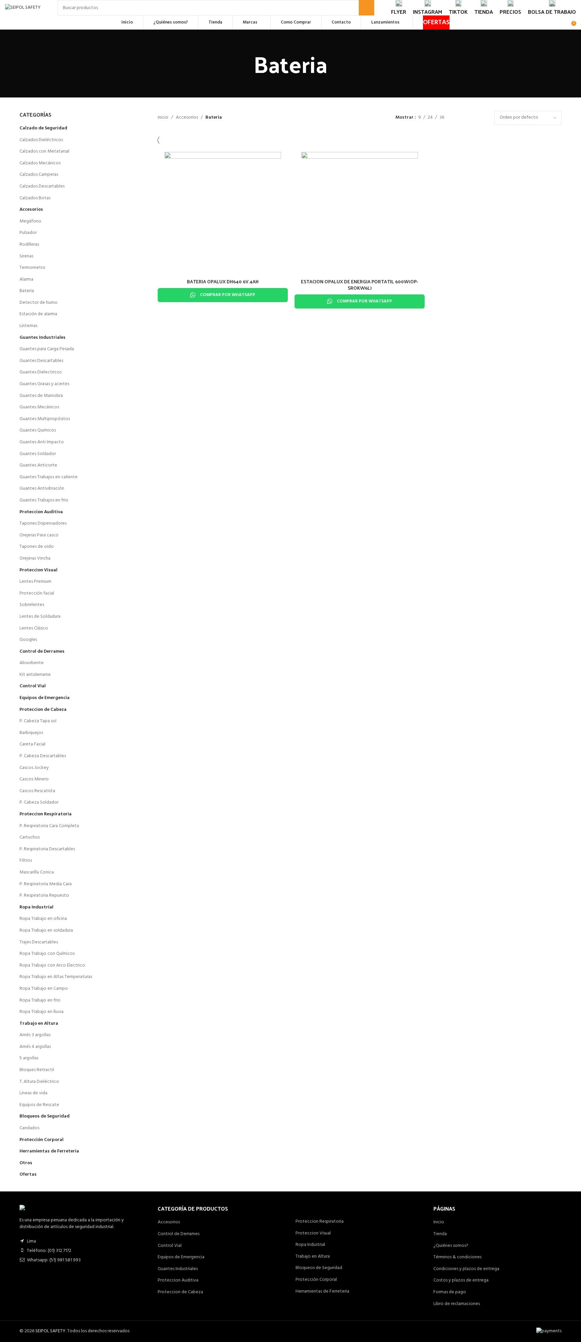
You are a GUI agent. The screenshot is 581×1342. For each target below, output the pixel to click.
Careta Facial (32, 744)
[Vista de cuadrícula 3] (470, 118)
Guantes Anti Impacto (42, 442)
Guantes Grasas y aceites (44, 384)
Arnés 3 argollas (35, 1035)
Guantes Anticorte (38, 465)
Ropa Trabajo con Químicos (47, 954)
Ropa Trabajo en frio (40, 1000)
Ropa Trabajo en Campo (44, 988)
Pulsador (28, 233)
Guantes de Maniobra (41, 396)
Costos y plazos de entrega (461, 1280)
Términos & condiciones (457, 1257)
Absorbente (32, 663)
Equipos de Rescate (39, 1105)
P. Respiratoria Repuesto (44, 895)
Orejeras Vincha (35, 558)
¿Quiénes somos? (450, 1246)
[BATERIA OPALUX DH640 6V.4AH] (222, 210)
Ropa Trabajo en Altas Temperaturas (56, 977)
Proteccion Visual (38, 570)
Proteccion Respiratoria (46, 814)
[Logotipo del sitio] (23, 8)
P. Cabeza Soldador (39, 802)
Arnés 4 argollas (35, 1047)
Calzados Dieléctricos (41, 140)
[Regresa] (245, 63)
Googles (28, 640)
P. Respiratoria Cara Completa (49, 826)
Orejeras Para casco (39, 535)
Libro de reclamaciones (456, 1304)
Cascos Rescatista (37, 791)
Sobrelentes (32, 605)
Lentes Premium (35, 581)
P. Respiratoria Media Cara (46, 884)
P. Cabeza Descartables (43, 756)
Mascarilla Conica (37, 872)
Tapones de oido (37, 547)
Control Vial (33, 686)
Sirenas (26, 256)
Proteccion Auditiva (41, 512)
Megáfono (30, 221)
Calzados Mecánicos (40, 163)
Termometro (32, 268)
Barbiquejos (31, 733)
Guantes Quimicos (38, 430)
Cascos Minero (34, 779)
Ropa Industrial (36, 907)
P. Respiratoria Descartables (47, 849)
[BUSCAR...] (366, 7)
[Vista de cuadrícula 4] (481, 118)
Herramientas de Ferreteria (49, 1151)
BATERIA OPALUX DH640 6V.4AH (223, 281)
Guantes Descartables (41, 361)
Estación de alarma (38, 314)
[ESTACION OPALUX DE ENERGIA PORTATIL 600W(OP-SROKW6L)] (359, 210)
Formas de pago (449, 1292)
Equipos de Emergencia (45, 698)
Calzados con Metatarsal (44, 151)
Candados (29, 1128)
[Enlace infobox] (398, 7)
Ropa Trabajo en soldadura (46, 930)
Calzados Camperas (39, 174)
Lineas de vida (33, 1093)
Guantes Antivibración (42, 488)
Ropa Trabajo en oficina (43, 919)
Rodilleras (29, 244)
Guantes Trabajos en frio (44, 500)
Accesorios (31, 209)
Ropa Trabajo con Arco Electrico (52, 965)
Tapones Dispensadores (43, 523)
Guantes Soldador (38, 454)
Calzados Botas (35, 198)
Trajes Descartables (39, 942)
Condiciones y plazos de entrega (466, 1269)
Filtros (26, 860)
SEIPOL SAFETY (50, 1331)
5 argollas (29, 1058)
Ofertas (28, 1174)
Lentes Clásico (34, 628)
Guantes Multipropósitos (45, 419)
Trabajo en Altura (39, 1023)
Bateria (27, 291)
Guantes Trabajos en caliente (49, 477)
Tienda (440, 1234)
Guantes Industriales (43, 337)
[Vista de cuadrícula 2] (460, 118)
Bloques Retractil (37, 1070)
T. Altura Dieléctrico (39, 1082)
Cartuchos (30, 837)
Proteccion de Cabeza (43, 710)
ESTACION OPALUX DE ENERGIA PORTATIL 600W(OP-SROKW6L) (359, 284)
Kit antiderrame (35, 675)
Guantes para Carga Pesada (47, 349)
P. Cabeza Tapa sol (38, 721)
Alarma (26, 279)
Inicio (163, 117)
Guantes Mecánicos (39, 407)
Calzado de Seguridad (43, 128)
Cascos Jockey (34, 768)
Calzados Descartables (42, 186)
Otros (26, 1163)
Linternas (28, 326)
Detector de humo (38, 303)
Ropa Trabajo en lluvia (42, 1012)
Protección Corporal (42, 1140)
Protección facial (37, 593)
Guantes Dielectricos (41, 372)
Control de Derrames (42, 651)
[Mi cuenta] (564, 22)
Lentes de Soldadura (40, 616)
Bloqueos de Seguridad (45, 1116)
